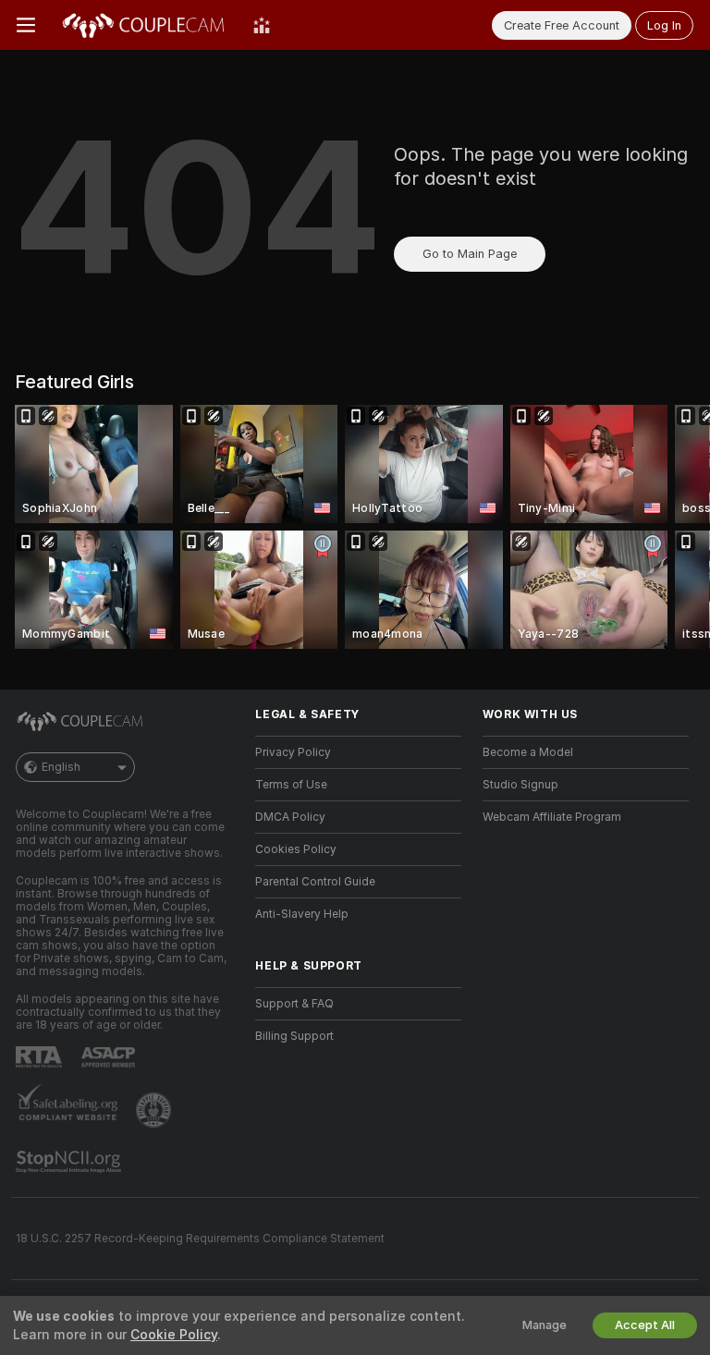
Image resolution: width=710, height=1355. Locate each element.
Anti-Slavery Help (302, 914)
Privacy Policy (293, 752)
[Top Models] (262, 25)
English (61, 767)
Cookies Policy (296, 849)
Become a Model (528, 752)
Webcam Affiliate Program (552, 817)
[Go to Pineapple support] (155, 1110)
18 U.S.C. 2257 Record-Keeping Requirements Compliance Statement (200, 1238)
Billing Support (294, 1036)
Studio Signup (520, 784)
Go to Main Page (469, 254)
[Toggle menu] (26, 25)
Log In (664, 25)
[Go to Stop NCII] (70, 1162)
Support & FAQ (294, 1003)
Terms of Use (291, 784)
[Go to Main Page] (144, 25)
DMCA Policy (290, 817)
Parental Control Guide (315, 881)
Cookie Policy (173, 1334)
